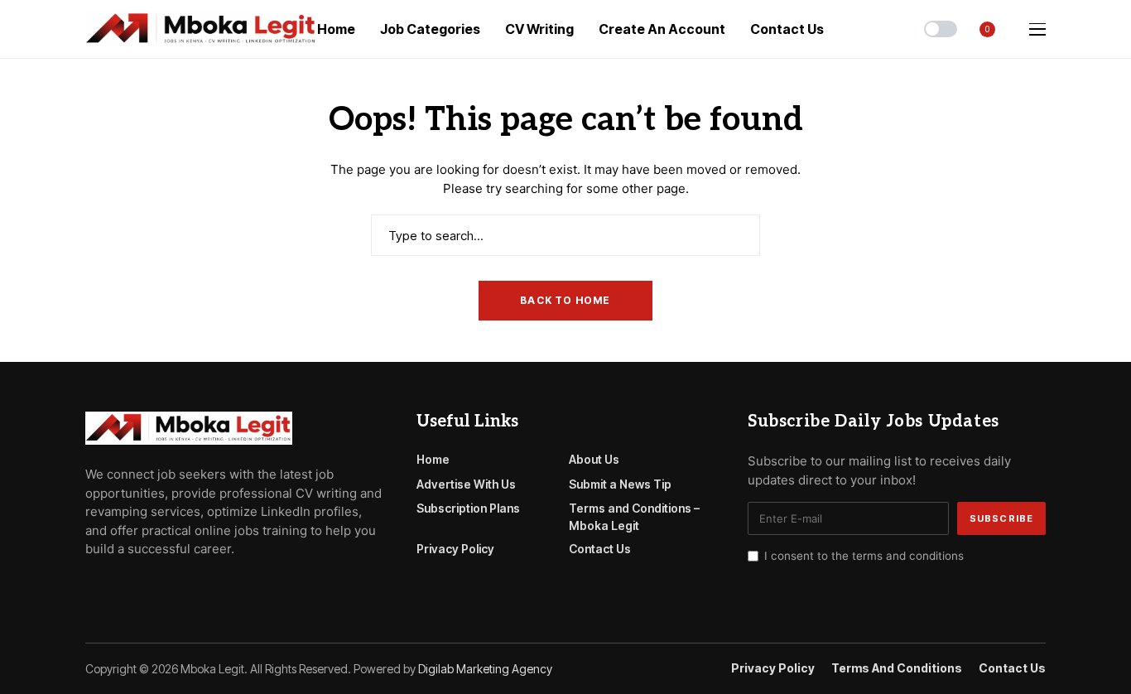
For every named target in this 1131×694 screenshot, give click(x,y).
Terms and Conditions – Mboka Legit (634, 517)
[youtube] (137, 586)
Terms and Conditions (896, 668)
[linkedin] (185, 586)
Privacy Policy (455, 549)
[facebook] (90, 586)
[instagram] (161, 586)
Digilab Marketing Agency (485, 669)
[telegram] (114, 586)
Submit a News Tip (620, 484)
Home (433, 459)
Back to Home (565, 300)
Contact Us (600, 549)
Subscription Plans (468, 508)
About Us (594, 459)
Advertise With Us (466, 484)
